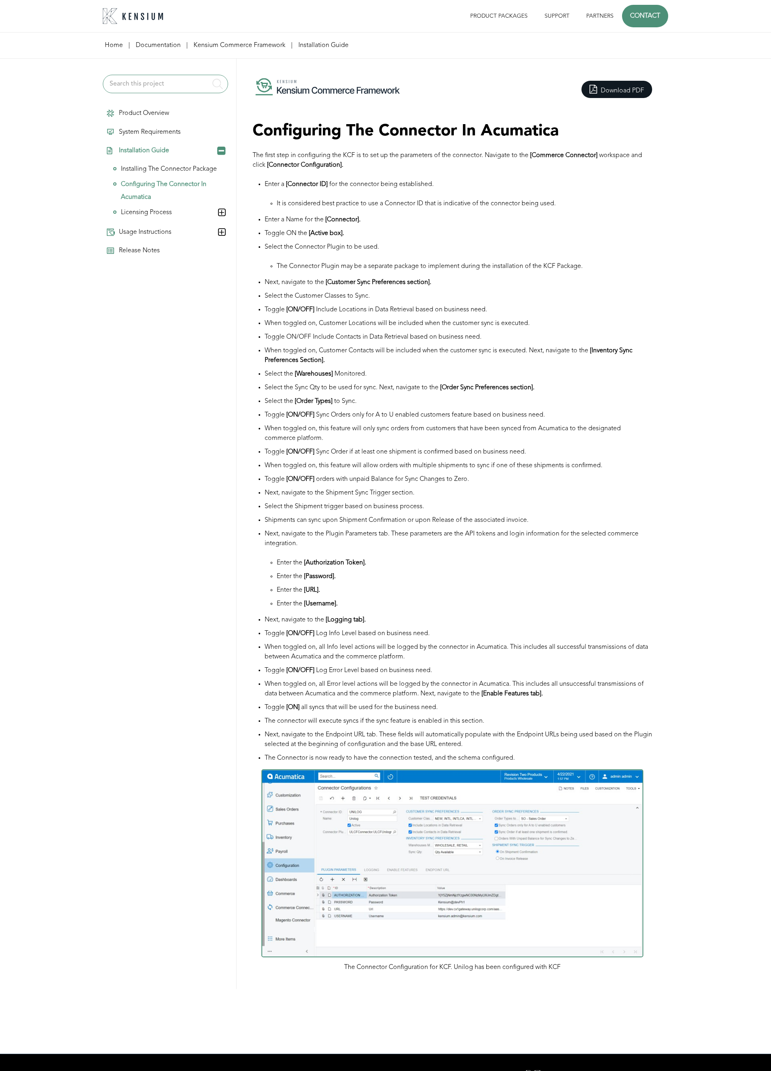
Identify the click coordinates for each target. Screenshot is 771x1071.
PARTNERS (600, 16)
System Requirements (150, 132)
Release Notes (139, 250)
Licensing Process (146, 212)
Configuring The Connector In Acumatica (163, 190)
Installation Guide (144, 150)
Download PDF (621, 91)
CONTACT (645, 16)
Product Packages (499, 16)
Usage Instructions (145, 232)
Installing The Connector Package (169, 169)
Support (557, 16)
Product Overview (144, 113)
